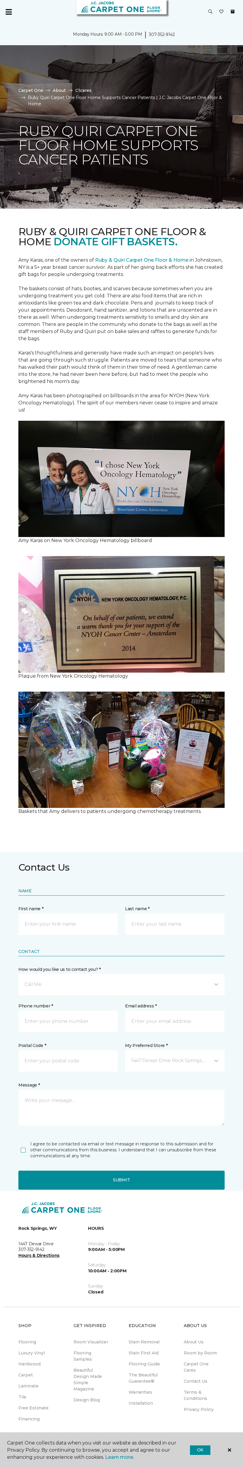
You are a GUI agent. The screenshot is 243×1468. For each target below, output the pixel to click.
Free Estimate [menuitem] (33, 1408)
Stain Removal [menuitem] (144, 1342)
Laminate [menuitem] (28, 1386)
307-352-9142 (162, 34)
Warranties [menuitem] (140, 1392)
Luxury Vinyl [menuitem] (31, 1353)
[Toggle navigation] (8, 12)
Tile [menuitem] (22, 1397)
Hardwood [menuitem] (29, 1364)
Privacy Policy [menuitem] (199, 1409)
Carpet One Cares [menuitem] (196, 1367)
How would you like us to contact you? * (59, 969)
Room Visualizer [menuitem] (90, 1342)
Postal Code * (32, 1045)
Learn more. (119, 1457)
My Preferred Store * (146, 1045)
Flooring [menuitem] (27, 1342)
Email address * (141, 1006)
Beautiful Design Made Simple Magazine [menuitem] (87, 1379)
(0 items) (233, 12)
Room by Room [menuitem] (200, 1353)
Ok (200, 1450)
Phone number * (35, 1006)
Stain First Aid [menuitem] (144, 1353)
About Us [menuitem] (194, 1342)
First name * (31, 909)
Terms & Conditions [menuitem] (195, 1395)
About (59, 90)
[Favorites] (221, 11)
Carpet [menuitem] (25, 1375)
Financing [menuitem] (29, 1419)
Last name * (137, 909)
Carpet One (30, 90)
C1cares (83, 90)
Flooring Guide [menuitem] (144, 1364)
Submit (121, 1180)
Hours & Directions (39, 1255)
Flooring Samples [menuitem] (82, 1356)
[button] (210, 11)
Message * (29, 1085)
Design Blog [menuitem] (86, 1400)
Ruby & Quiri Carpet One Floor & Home (141, 260)
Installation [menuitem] (141, 1403)
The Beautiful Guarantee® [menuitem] (143, 1378)
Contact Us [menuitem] (195, 1381)
